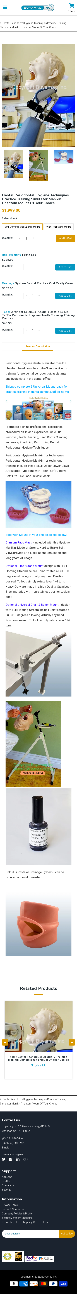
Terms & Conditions (13, 1209)
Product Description (37, 346)
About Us (7, 1176)
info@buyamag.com (13, 1154)
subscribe (67, 1233)
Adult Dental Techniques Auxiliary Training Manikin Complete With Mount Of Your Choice (38, 1058)
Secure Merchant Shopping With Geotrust (25, 1222)
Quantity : (7, 238)
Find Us (6, 1181)
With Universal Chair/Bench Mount (22, 226)
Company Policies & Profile (17, 1213)
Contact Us (8, 1185)
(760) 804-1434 (14, 1138)
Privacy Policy (10, 1205)
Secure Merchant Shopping (17, 1217)
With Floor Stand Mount (58, 226)
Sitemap (6, 1189)
